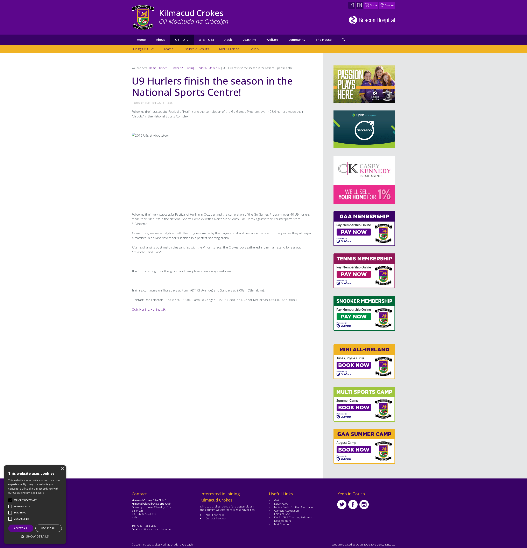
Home (141, 39)
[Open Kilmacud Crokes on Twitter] (341, 504)
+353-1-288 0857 (146, 525)
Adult (228, 39)
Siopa (373, 5)
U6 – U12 (182, 39)
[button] (25, 500)
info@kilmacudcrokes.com (155, 529)
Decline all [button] (48, 528)
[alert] (35, 504)
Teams (168, 49)
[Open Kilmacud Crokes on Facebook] (353, 504)
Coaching (249, 39)
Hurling (144, 309)
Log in (351, 5)
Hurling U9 (157, 309)
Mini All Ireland (229, 49)
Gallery (254, 49)
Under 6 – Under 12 (171, 68)
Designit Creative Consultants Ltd (375, 544)
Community (296, 39)
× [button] (62, 468)
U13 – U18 (206, 39)
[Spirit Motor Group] (364, 129)
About (160, 39)
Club (135, 309)
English (359, 5)
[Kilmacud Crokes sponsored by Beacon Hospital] (372, 20)
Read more (37, 492)
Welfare (272, 39)
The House (324, 39)
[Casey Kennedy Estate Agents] (357, 180)
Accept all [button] (21, 528)
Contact (389, 5)
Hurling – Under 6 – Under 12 (202, 68)
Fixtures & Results (196, 49)
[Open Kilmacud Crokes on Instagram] (364, 504)
